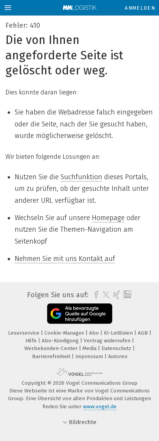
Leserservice (24, 333)
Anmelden (140, 8)
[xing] (115, 295)
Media (90, 348)
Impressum (90, 356)
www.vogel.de (100, 406)
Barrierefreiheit (52, 356)
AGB (143, 333)
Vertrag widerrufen (108, 340)
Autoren (117, 356)
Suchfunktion (81, 177)
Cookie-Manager (65, 333)
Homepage (108, 218)
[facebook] (94, 295)
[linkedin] (126, 295)
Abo (94, 333)
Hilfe (31, 340)
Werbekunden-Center (51, 348)
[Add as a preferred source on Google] (79, 313)
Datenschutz (117, 348)
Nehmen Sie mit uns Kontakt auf (65, 258)
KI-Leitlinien (119, 333)
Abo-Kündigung (61, 340)
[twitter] (104, 295)
